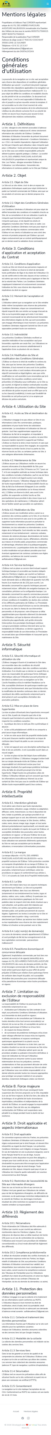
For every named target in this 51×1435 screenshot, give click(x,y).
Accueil (16, 1411)
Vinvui (34, 1425)
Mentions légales (31, 1411)
